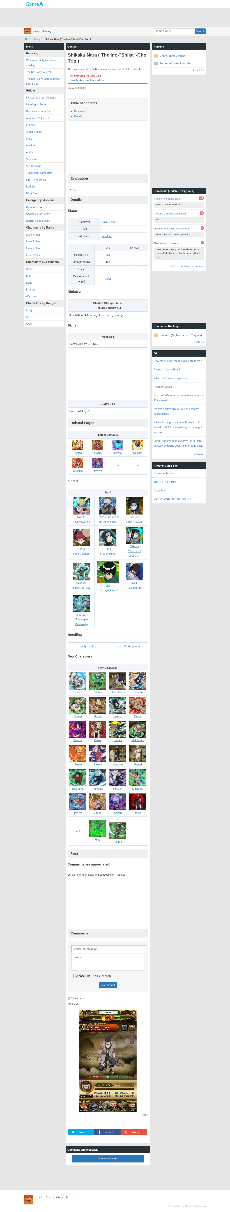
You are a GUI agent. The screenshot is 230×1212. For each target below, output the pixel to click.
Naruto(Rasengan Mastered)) (81, 619)
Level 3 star (109, 221)
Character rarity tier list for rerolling (41, 63)
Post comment (108, 985)
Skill (28, 275)
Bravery (30, 289)
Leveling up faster (36, 104)
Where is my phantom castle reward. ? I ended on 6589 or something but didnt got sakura (178, 427)
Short (29, 323)
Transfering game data (39, 172)
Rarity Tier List (87, 646)
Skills (29, 138)
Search (200, 31)
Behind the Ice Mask (38, 220)
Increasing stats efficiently (41, 97)
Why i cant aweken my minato (171, 378)
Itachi (78, 831)
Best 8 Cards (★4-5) (128, 646)
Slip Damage (33, 165)
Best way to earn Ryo (38, 111)
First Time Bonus (36, 179)
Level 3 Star (33, 255)
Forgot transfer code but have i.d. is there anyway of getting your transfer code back (178, 443)
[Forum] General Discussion (170, 213)
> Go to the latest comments (187, 266)
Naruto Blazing (42, 31)
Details (78, 116)
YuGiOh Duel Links (165, 481)
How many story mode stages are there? (178, 360)
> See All (198, 69)
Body (29, 282)
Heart (29, 268)
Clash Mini (160, 490)
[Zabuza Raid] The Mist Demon (172, 228)
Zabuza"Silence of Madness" (134, 551)
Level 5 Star (33, 241)
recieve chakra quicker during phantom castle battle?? (176, 411)
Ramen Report (34, 207)
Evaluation (80, 111)
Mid (28, 317)
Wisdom (107, 236)
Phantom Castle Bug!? (167, 369)
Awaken (31, 145)
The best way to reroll (38, 71)
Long (108, 278)
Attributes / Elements (38, 118)
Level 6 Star (33, 234)
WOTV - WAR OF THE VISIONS (173, 499)
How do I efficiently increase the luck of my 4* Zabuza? (179, 398)
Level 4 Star (33, 248)
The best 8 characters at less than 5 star (43, 81)
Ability (29, 152)
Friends (30, 124)
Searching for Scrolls (38, 213)
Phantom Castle (163, 386)
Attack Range (34, 131)
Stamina (31, 159)
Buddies (31, 186)
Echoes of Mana (163, 473)
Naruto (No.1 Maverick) (167, 243)
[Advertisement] (115, 17)
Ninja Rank (32, 193)
